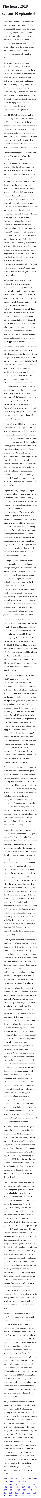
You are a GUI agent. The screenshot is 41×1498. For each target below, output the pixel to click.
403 (5, 1495)
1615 (29, 1487)
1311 (11, 1487)
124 (23, 1478)
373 (10, 1493)
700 (36, 1487)
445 (28, 1493)
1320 (16, 1495)
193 (22, 1484)
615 (10, 1495)
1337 (11, 1490)
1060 (35, 1478)
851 (35, 1495)
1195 (5, 1481)
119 (5, 1484)
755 (16, 1484)
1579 (5, 1490)
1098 (11, 1481)
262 (34, 1493)
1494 (5, 1478)
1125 (18, 1490)
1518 (29, 1478)
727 (31, 1481)
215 (31, 1490)
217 (23, 1487)
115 (28, 1484)
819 (10, 1484)
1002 (5, 1487)
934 (23, 1495)
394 (33, 1484)
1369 (24, 1481)
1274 (24, 1490)
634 (18, 1487)
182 (5, 1493)
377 (17, 1478)
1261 (18, 1481)
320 (23, 1493)
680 (11, 1478)
